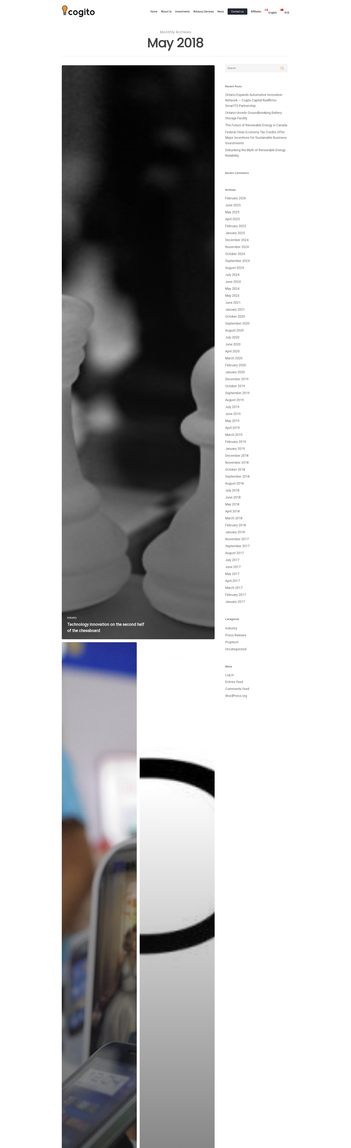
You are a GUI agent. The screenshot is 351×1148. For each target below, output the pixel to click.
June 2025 (233, 205)
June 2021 (233, 302)
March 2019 (233, 435)
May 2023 (232, 295)
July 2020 (232, 337)
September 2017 (237, 546)
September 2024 (237, 261)
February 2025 (235, 226)
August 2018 (234, 483)
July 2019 (232, 407)
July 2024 (232, 275)
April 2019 (232, 428)
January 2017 (235, 602)
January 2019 (235, 449)
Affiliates (256, 11)
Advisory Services (203, 11)
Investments (182, 11)
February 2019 (235, 442)
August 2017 (234, 553)
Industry (72, 617)
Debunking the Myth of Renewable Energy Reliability (255, 152)
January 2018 (235, 532)
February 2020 (235, 365)
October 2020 (235, 316)
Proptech (232, 642)
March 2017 (233, 588)
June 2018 (233, 497)
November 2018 (237, 462)
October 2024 (235, 254)
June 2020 (233, 344)
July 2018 (232, 490)
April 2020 (232, 351)
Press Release (235, 635)
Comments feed (237, 689)
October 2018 (235, 469)
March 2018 (233, 518)
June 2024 (233, 282)
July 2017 (232, 560)
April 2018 (232, 511)
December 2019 (236, 379)
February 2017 (235, 595)
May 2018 (232, 504)
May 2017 (232, 574)
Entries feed (234, 682)
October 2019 (235, 386)
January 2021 (235, 309)
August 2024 (234, 268)
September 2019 (237, 393)
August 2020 (234, 330)
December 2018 (236, 455)
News (221, 11)
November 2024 (237, 247)
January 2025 (235, 233)
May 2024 (232, 289)
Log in (229, 675)
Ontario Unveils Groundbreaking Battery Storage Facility (253, 115)
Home (153, 11)
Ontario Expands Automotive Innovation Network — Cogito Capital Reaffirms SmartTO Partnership (253, 100)
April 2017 (232, 581)
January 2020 (235, 372)
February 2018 (235, 525)
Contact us (237, 11)
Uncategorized (235, 649)
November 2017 (237, 539)
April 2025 (232, 219)
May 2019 (232, 421)
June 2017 (233, 567)
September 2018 (237, 476)
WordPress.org (236, 696)
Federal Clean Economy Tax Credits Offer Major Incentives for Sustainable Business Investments (256, 137)
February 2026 (235, 198)
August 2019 (234, 400)
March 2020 (233, 358)
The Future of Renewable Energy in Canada (256, 125)
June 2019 (233, 414)
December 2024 (236, 240)
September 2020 (237, 323)
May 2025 (232, 212)
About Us (166, 11)
